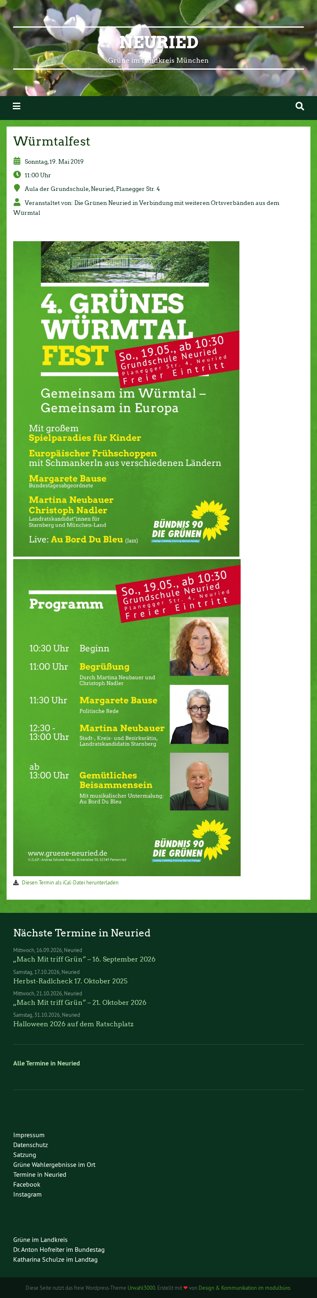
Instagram (27, 1194)
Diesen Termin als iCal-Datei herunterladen (70, 882)
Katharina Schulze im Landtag (55, 1259)
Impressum (29, 1135)
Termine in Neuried (39, 1174)
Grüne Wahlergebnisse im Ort (54, 1164)
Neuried (159, 42)
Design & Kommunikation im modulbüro (244, 1287)
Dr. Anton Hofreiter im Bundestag (59, 1249)
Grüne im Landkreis (40, 1239)
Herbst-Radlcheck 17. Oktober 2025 (70, 981)
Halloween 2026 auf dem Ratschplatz (73, 1024)
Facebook (26, 1184)
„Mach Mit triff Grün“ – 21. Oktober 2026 (80, 1002)
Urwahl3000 (141, 1287)
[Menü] (16, 106)
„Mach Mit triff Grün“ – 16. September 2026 (84, 959)
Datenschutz (30, 1144)
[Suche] (300, 106)
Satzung (24, 1154)
